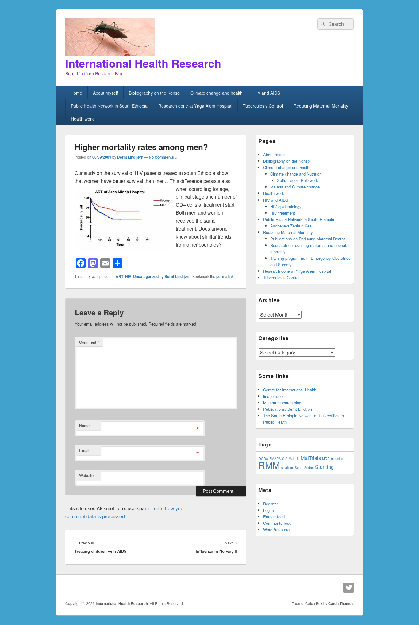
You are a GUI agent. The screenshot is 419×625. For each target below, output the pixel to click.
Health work (82, 119)
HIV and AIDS (266, 93)
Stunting (324, 466)
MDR (326, 458)
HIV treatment (282, 213)
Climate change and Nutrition (295, 174)
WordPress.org (276, 529)
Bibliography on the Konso (154, 93)
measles (337, 458)
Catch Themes (341, 603)
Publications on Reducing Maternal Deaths (308, 239)
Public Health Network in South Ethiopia (109, 106)
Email (84, 450)
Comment (89, 342)
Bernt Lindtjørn (130, 157)
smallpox (287, 467)
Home (76, 93)
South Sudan (304, 467)
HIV (128, 276)
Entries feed (274, 517)
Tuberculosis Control (263, 106)
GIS (284, 458)
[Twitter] (348, 588)
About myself (105, 93)
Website (86, 475)
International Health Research (143, 63)
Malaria (294, 458)
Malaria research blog (282, 402)
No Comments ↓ (163, 157)
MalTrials (311, 457)
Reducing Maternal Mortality (321, 106)
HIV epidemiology (286, 206)
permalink (225, 276)
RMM (269, 464)
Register (270, 504)
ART (119, 276)
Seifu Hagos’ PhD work (297, 180)
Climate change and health (216, 93)
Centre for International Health (289, 390)
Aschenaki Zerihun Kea (291, 226)
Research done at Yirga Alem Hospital (195, 106)
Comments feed (277, 523)
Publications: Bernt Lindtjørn (288, 409)
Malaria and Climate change (295, 187)
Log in (268, 510)
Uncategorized (146, 276)
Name (84, 426)
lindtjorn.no (273, 396)
